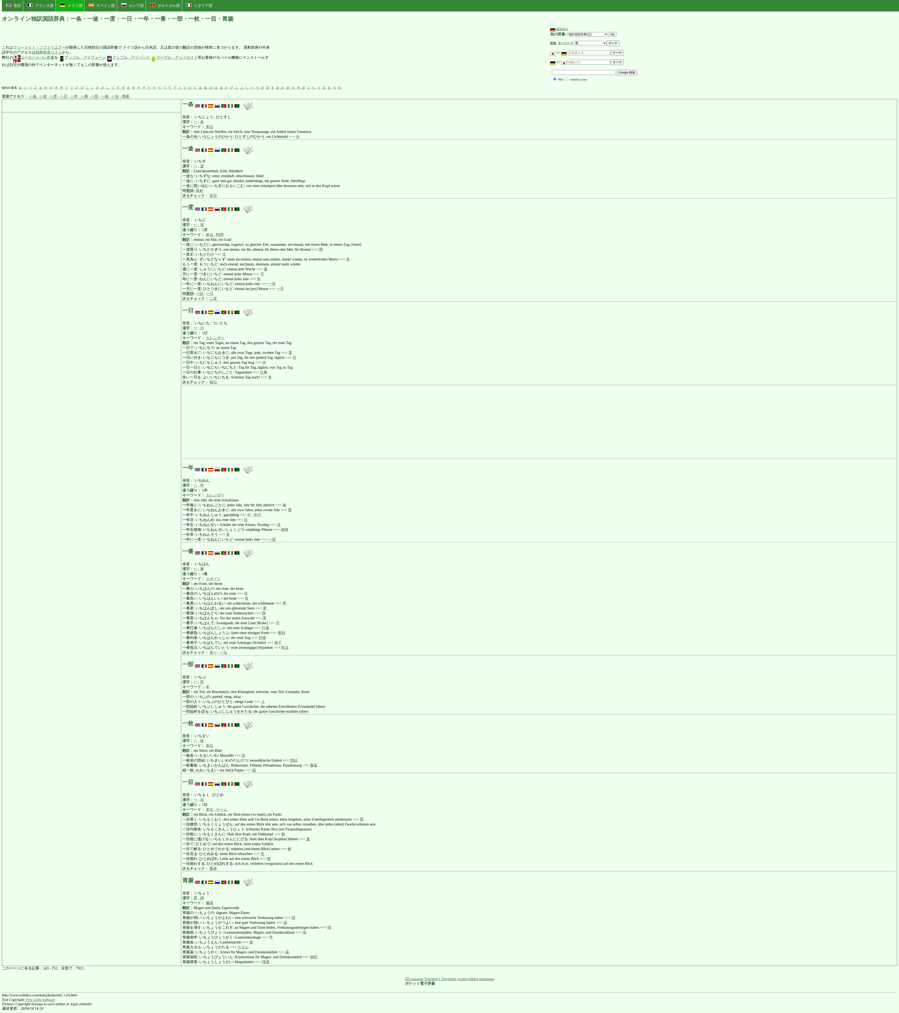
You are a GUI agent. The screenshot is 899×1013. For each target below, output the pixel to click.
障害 (266, 962)
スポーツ (213, 579)
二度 (213, 299)
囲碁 (213, 868)
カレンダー (215, 338)
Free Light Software (40, 1000)
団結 (294, 760)
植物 (284, 530)
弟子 (278, 643)
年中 (257, 515)
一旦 (210, 294)
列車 (262, 638)
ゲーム (221, 809)
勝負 (281, 633)
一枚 (105, 96)
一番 (84, 96)
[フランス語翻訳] (204, 104)
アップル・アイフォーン (85, 57)
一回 (199, 294)
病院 (313, 957)
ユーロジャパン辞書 (37, 57)
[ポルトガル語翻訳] (223, 104)
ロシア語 (136, 5)
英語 (17, 5)
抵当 (285, 648)
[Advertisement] (305, 56)
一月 (280, 289)
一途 (43, 96)
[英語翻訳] (197, 104)
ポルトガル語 (169, 5)
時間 (220, 235)
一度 (53, 96)
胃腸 (125, 96)
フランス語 (44, 5)
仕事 (263, 372)
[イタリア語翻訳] (230, 104)
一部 (94, 96)
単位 (209, 127)
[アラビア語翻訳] (236, 104)
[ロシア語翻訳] (217, 104)
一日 (63, 96)
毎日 (213, 382)
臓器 (209, 903)
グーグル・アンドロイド (177, 57)
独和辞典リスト (49, 52)
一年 (74, 96)
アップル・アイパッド (131, 57)
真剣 (199, 191)
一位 (223, 652)
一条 (33, 96)
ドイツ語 (74, 5)
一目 (115, 96)
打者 (265, 628)
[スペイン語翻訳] (210, 104)
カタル (243, 947)
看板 (313, 765)
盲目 (213, 196)
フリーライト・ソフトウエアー (39, 47)
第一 (213, 652)
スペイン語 (105, 5)
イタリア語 (203, 5)
